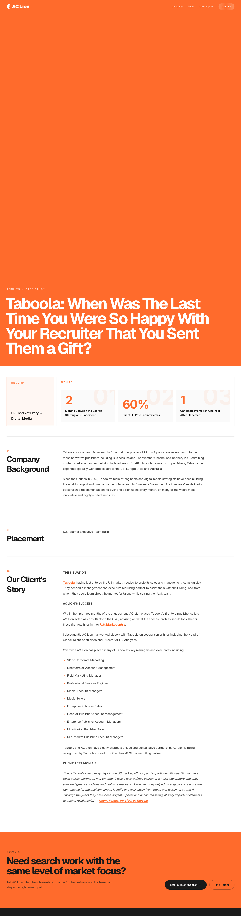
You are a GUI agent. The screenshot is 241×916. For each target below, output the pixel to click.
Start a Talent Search (184, 884)
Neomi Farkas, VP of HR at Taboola (123, 800)
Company (177, 6)
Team (191, 6)
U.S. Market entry (112, 624)
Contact (226, 6)
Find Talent (222, 884)
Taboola (69, 582)
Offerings (205, 6)
